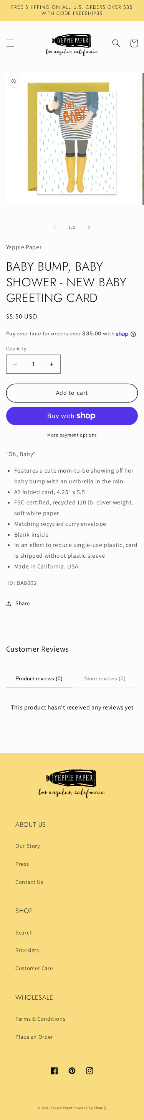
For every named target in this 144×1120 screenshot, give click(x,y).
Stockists (27, 950)
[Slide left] (54, 227)
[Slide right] (89, 227)
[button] (10, 43)
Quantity (16, 348)
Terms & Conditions (40, 1018)
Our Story (27, 845)
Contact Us (29, 881)
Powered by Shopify (89, 1107)
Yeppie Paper (62, 1107)
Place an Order (34, 1036)
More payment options (72, 435)
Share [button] (22, 603)
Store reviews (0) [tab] (105, 678)
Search (24, 932)
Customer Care (34, 968)
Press (22, 863)
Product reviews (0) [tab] (39, 678)
